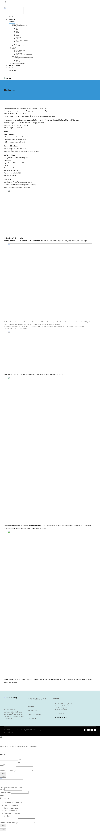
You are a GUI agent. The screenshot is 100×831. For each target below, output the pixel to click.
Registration (20, 50)
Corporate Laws (17, 24)
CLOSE (3, 776)
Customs (15, 56)
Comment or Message (8, 771)
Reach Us (12, 70)
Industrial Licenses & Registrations (24, 59)
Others (8, 816)
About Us (12, 19)
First (19, 759)
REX (17, 44)
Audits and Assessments (24, 54)
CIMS (17, 33)
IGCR (17, 41)
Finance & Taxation (19, 46)
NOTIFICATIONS (14, 65)
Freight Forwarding (18, 63)
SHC (17, 38)
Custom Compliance (12, 813)
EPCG (18, 27)
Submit (3, 773)
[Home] (8, 78)
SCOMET (19, 37)
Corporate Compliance (13, 803)
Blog (11, 67)
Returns (18, 51)
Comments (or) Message (9, 823)
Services (12, 22)
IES (17, 30)
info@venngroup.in (61, 717)
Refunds (19, 53)
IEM (17, 60)
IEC (17, 28)
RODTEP (18, 35)
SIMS (17, 31)
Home (11, 17)
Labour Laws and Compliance (22, 57)
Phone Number (5, 792)
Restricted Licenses (23, 40)
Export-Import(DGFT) (19, 25)
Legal (14, 47)
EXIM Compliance (11, 808)
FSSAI (18, 62)
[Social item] (5, 2)
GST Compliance (11, 811)
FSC (17, 34)
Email (2, 765)
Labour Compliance (12, 805)
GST (13, 49)
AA (17, 43)
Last (19, 762)
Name (2, 789)
